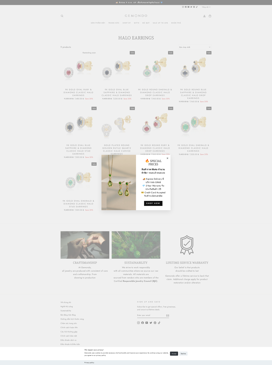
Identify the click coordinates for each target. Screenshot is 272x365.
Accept (174, 354)
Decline (183, 354)
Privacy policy (89, 362)
